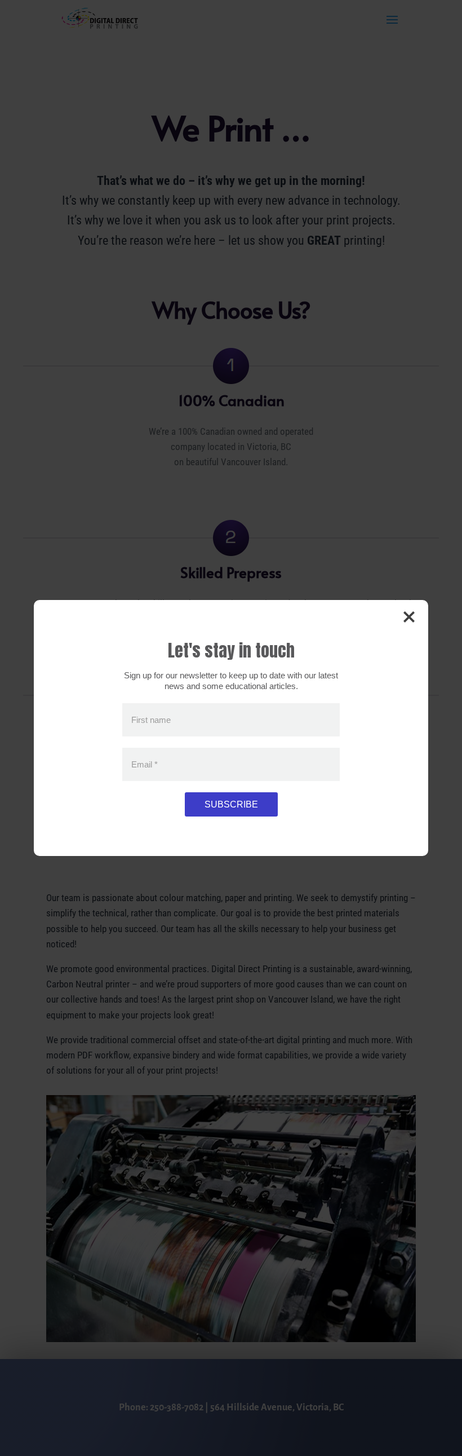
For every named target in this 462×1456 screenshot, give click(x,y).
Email (144, 764)
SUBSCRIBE (231, 804)
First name (151, 720)
